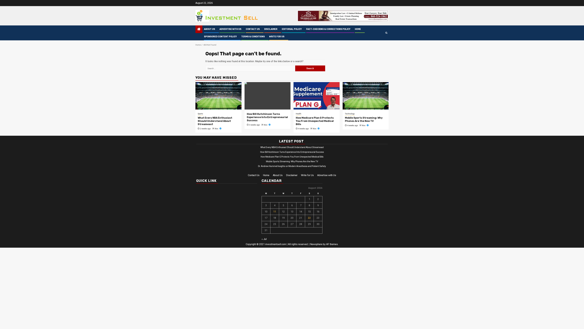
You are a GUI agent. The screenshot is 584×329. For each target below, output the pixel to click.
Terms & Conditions (253, 36)
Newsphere (316, 244)
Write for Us (276, 36)
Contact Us (253, 29)
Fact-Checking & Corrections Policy (328, 29)
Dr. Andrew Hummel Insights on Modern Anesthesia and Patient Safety (292, 166)
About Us (209, 29)
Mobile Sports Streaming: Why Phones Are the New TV (364, 119)
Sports (200, 114)
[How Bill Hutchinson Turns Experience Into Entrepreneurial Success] (268, 96)
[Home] (199, 29)
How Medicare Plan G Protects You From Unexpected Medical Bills (315, 121)
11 (274, 211)
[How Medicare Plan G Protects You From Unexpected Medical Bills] (317, 96)
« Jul (264, 239)
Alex (217, 129)
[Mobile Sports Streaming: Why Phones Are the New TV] (366, 96)
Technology (350, 114)
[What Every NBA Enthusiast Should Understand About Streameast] (218, 96)
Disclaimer (270, 29)
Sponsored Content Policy (220, 36)
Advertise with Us (230, 29)
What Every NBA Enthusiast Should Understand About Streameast (215, 121)
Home (358, 29)
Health (298, 114)
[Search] (386, 33)
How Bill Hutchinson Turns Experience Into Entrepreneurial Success (267, 117)
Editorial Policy (292, 29)
